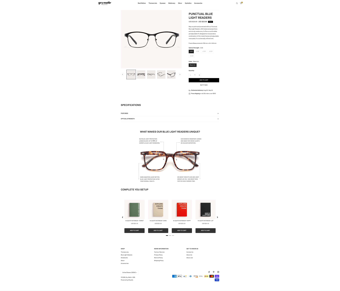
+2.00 (210, 51)
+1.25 (197, 51)
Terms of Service (159, 252)
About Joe (189, 257)
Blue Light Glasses (126, 255)
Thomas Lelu (125, 252)
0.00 (191, 51)
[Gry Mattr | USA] (105, 3)
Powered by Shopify (127, 280)
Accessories (125, 263)
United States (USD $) (129, 272)
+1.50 (204, 51)
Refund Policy (158, 257)
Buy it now (204, 85)
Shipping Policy (159, 260)
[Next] (180, 74)
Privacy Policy (158, 255)
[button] (241, 3)
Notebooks (124, 257)
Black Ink (192, 65)
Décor (123, 260)
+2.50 (191, 56)
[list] (151, 39)
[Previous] (122, 74)
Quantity (191, 70)
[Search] (237, 3)
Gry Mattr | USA (130, 277)
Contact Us (189, 252)
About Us (189, 255)
